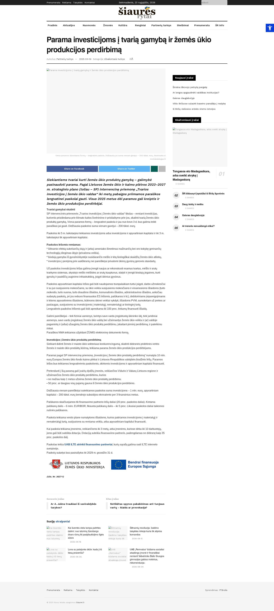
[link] (270, 28)
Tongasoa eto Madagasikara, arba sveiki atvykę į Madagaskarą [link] (191, 175)
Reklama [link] (66, 2)
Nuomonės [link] (89, 25)
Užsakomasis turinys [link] (114, 59)
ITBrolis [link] (223, 590)
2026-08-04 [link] (137, 567)
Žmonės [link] (108, 25)
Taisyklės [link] (78, 2)
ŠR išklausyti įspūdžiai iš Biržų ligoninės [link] (203, 193)
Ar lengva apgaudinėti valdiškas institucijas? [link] (196, 92)
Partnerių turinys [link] (161, 25)
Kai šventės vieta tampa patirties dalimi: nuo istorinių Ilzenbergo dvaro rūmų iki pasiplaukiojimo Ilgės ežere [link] (86, 532)
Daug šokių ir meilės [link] (192, 204)
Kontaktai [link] (90, 2)
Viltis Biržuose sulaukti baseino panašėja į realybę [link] (199, 103)
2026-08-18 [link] (75, 542)
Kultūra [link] (122, 25)
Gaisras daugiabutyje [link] (184, 98)
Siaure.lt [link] (80, 602)
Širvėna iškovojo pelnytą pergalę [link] (190, 87)
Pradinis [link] (52, 25)
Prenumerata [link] (53, 2)
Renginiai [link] (140, 25)
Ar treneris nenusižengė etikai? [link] (198, 226)
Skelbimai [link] (183, 25)
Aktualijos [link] (69, 25)
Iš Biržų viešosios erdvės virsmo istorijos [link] (194, 109)
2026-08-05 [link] (75, 557)
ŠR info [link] (219, 25)
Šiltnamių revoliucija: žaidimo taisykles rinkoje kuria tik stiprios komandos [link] (146, 531)
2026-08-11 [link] (136, 538)
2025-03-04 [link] (85, 59)
